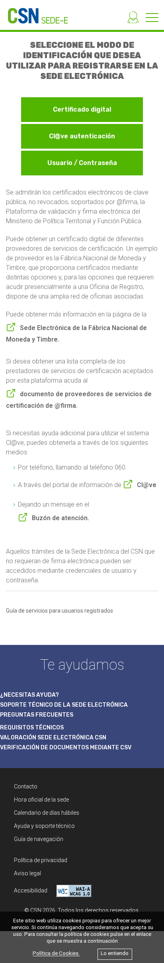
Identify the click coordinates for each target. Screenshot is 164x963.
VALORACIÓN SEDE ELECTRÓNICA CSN (53, 737)
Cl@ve (146, 485)
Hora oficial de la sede (41, 799)
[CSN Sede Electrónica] (34, 12)
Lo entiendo (115, 954)
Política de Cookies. (56, 954)
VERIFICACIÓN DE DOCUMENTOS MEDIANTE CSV (65, 747)
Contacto (25, 786)
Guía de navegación (38, 839)
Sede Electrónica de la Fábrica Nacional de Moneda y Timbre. (76, 333)
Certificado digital (82, 109)
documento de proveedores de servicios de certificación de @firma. (79, 399)
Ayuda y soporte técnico (44, 826)
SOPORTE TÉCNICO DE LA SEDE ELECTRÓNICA (64, 705)
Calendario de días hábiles (46, 813)
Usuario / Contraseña (82, 163)
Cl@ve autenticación (82, 136)
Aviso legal (27, 873)
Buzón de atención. (60, 518)
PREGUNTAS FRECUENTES (36, 714)
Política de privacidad (40, 860)
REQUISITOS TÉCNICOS (32, 727)
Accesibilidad (31, 890)
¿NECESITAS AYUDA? (29, 695)
